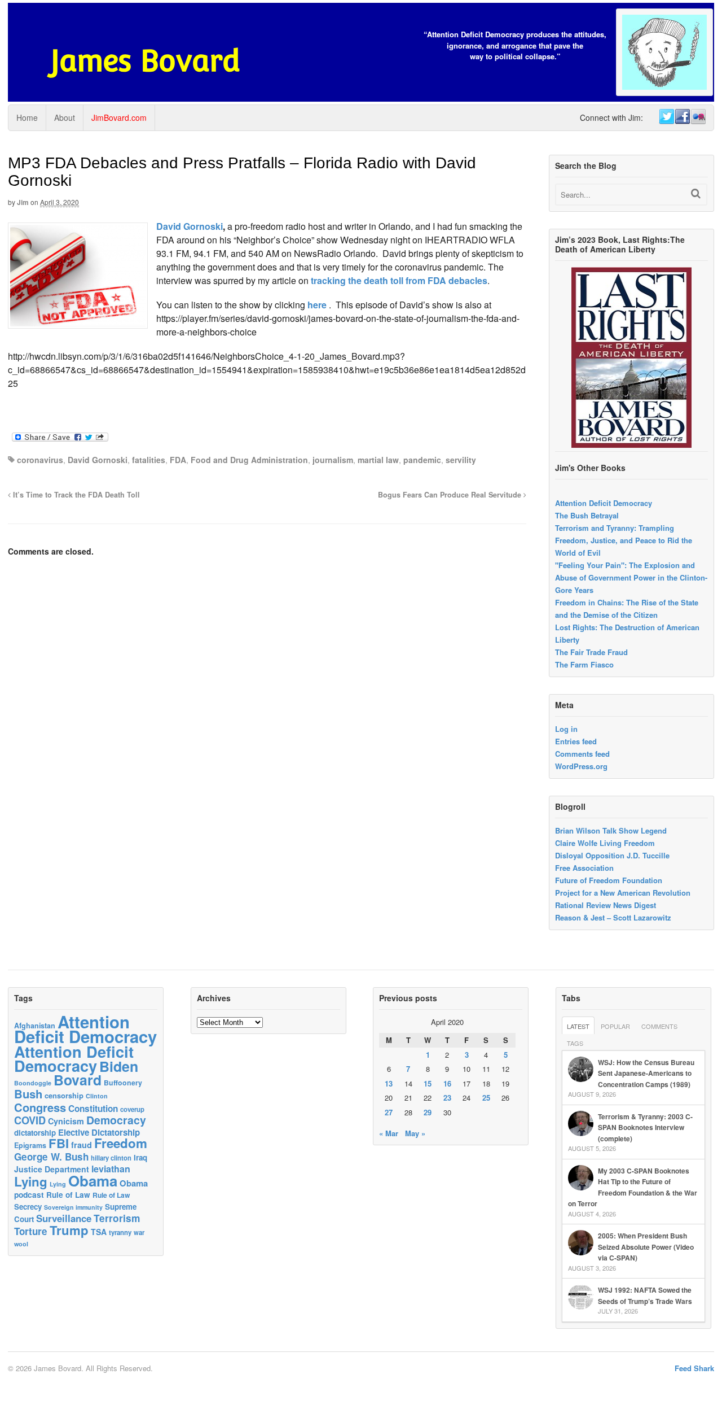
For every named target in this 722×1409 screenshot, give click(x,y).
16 (447, 1083)
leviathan (110, 1168)
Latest (578, 1026)
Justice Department (51, 1169)
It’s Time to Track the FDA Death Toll (75, 495)
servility (461, 459)
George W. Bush (51, 1156)
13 (389, 1083)
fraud (81, 1144)
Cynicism (66, 1121)
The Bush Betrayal (587, 515)
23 (447, 1097)
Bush (28, 1093)
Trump (69, 1230)
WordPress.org (581, 766)
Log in (566, 728)
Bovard (78, 1080)
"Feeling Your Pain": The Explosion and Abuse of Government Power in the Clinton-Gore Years (631, 577)
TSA (99, 1231)
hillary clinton (111, 1157)
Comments (659, 1026)
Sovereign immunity (73, 1207)
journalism (332, 459)
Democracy (116, 1120)
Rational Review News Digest (605, 905)
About (64, 117)
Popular (615, 1026)
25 (486, 1097)
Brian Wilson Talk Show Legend (611, 830)
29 (428, 1112)
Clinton (97, 1096)
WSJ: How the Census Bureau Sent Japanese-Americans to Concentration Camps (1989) (646, 1073)
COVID (30, 1120)
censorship (64, 1095)
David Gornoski (189, 226)
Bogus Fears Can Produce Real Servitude (450, 495)
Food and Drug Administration (249, 459)
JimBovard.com (119, 117)
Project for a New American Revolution (622, 892)
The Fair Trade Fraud (591, 652)
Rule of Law (68, 1194)
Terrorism (117, 1218)
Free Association (584, 867)
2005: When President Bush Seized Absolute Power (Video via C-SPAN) (646, 1247)
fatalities (148, 459)
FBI (59, 1143)
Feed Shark (694, 1368)
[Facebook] (682, 117)
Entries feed (576, 741)
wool (21, 1244)
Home (27, 117)
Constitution (93, 1108)
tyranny (120, 1232)
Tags (575, 1043)
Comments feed (582, 753)
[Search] (696, 193)
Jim (23, 202)
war (139, 1232)
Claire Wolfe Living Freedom (605, 842)
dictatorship (35, 1132)
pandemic (422, 459)
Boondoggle (32, 1083)
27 (389, 1112)
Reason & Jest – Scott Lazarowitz (613, 917)
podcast (29, 1194)
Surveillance (63, 1218)
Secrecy (28, 1206)
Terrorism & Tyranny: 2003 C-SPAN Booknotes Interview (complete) (645, 1127)
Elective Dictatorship (99, 1132)
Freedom (120, 1143)
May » (415, 1133)
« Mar (388, 1133)
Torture (30, 1231)
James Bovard (145, 60)
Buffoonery (123, 1083)
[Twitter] (666, 117)
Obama (92, 1180)
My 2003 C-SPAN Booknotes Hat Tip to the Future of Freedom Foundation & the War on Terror (632, 1187)
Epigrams (30, 1145)
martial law (378, 459)
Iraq (140, 1157)
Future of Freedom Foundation (608, 880)
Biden (118, 1066)
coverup (132, 1109)
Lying (30, 1181)
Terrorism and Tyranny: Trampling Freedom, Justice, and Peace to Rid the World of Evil (623, 540)
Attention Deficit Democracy (603, 503)
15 (428, 1083)
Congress (40, 1107)
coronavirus (40, 459)
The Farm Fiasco (584, 664)
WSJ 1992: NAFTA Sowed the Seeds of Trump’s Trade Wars (645, 1295)
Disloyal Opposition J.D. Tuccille (612, 855)
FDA (178, 459)
